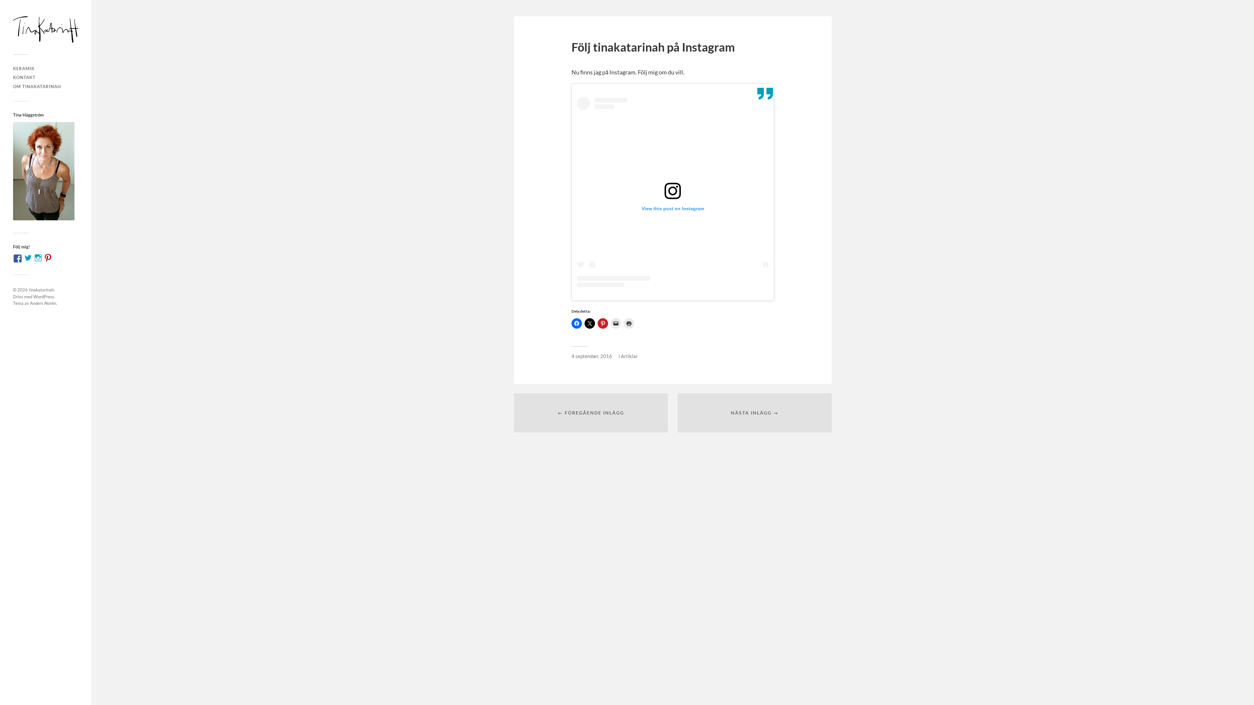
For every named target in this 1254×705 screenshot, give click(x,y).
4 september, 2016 (591, 356)
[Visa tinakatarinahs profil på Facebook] (17, 258)
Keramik (24, 68)
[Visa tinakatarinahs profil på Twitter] (28, 258)
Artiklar (629, 356)
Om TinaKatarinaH (37, 86)
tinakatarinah (41, 289)
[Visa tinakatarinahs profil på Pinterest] (48, 258)
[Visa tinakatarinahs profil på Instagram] (38, 258)
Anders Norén (43, 303)
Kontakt (24, 77)
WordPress (43, 296)
